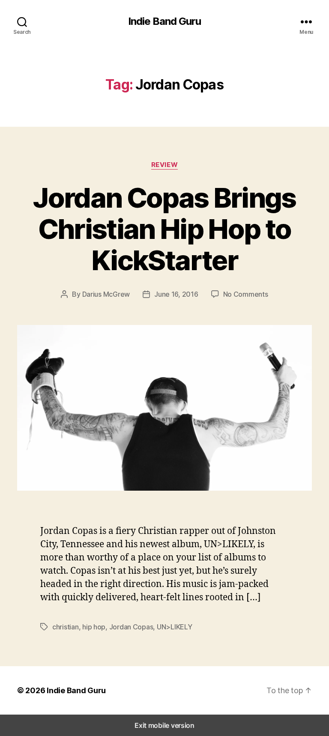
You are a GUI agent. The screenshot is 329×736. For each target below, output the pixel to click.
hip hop (93, 627)
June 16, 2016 (176, 294)
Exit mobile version (164, 725)
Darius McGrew (106, 294)
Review (164, 165)
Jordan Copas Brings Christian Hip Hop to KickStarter (164, 229)
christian (65, 627)
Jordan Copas (131, 627)
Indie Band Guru (164, 21)
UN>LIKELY (174, 627)
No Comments (245, 294)
